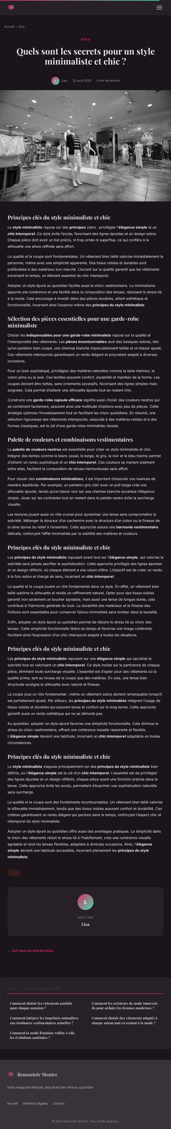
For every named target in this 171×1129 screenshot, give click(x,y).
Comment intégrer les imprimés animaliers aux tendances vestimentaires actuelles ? (44, 1020)
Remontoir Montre (37, 1074)
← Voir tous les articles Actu (30, 951)
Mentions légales (35, 1103)
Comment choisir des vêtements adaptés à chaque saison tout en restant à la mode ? (124, 1020)
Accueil (9, 26)
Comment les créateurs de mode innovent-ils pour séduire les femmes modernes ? (125, 1005)
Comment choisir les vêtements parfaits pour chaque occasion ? (41, 1005)
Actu (21, 26)
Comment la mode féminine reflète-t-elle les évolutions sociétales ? (42, 1035)
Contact (59, 1103)
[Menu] (159, 7)
